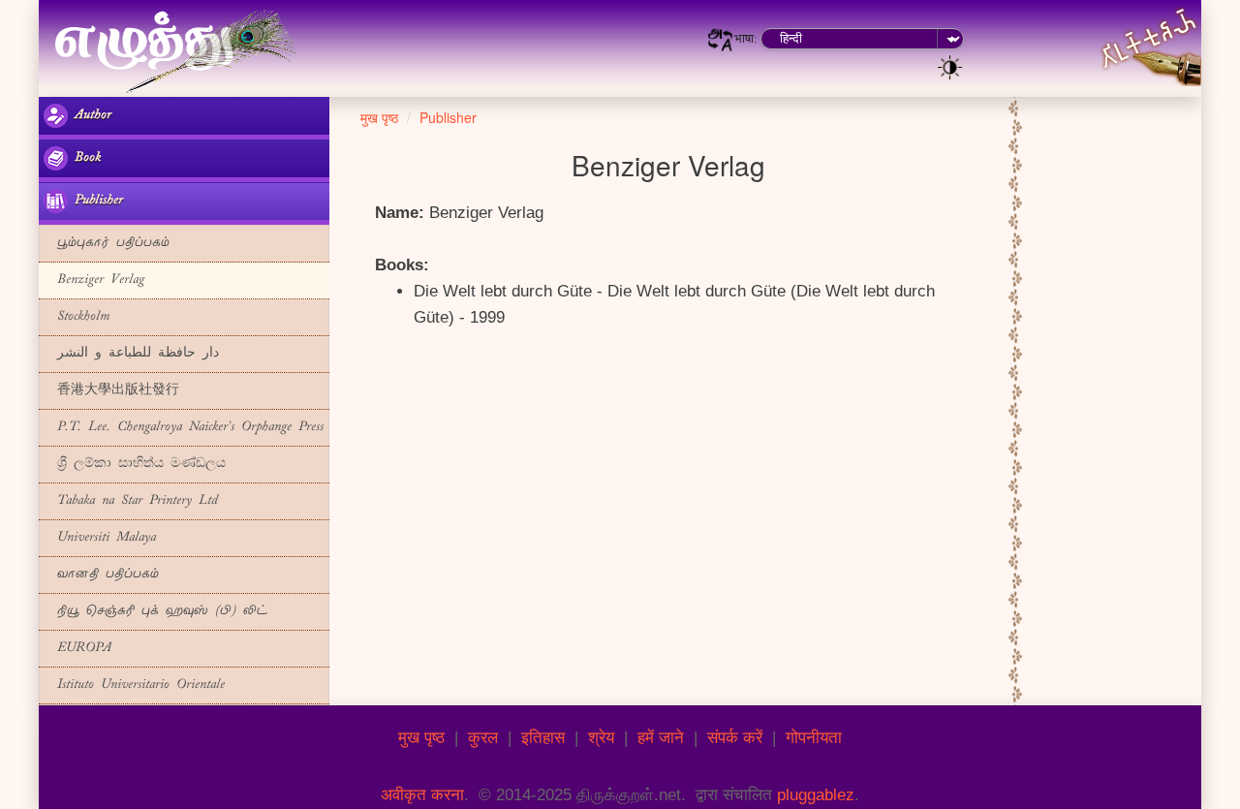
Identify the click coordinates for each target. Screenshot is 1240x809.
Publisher (95, 201)
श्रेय (601, 738)
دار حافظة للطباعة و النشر (131, 354)
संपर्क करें (734, 738)
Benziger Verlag (94, 280)
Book (84, 158)
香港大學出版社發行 (111, 391)
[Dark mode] (950, 66)
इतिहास (543, 738)
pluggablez (815, 795)
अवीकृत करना (422, 795)
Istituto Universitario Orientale (134, 685)
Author (89, 116)
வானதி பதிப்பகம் (101, 575)
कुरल (483, 738)
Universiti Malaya (100, 538)
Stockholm (76, 317)
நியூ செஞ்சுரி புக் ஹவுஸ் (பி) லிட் (155, 612)
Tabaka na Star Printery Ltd (131, 501)
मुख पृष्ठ (421, 738)
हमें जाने (660, 738)
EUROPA (77, 648)
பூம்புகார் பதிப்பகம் (107, 243)
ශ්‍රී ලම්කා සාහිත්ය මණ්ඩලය (135, 464)
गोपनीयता (814, 738)
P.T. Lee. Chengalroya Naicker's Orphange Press (184, 428)
